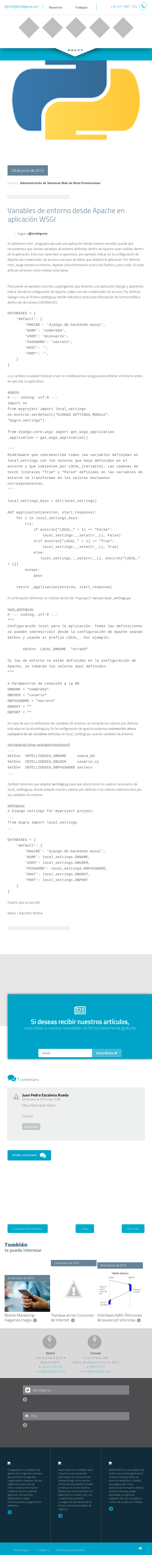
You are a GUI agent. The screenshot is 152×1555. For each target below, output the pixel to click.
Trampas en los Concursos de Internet (72, 1317)
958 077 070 (97, 1367)
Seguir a (32, 233)
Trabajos (81, 7)
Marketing (99, 27)
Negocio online (28, 27)
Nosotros (55, 7)
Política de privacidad (70, 1549)
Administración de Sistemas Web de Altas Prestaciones (60, 183)
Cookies (42, 1549)
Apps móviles (76, 27)
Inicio (85, 1228)
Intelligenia (114, 7)
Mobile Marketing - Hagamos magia (21, 1317)
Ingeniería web (52, 27)
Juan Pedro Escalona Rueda (45, 1095)
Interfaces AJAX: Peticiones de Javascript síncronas (119, 1317)
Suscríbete (105, 1053)
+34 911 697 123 (51, 1367)
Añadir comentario (24, 1155)
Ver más (133, 1228)
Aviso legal (21, 1549)
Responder (31, 1126)
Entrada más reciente (27, 1228)
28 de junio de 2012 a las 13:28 (41, 1099)
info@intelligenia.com (52, 1371)
